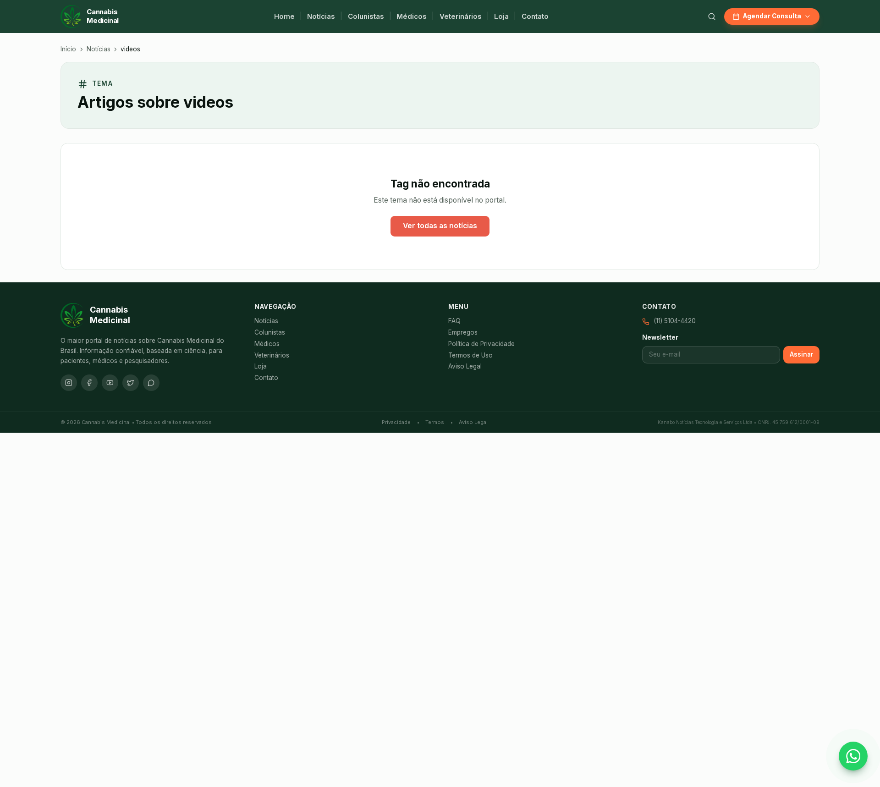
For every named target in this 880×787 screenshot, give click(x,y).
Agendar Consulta (772, 16)
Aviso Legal (465, 366)
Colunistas (366, 16)
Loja (501, 16)
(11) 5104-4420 (675, 321)
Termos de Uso (470, 355)
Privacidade (396, 422)
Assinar (802, 354)
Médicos (411, 16)
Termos (434, 422)
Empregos (463, 332)
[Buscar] (712, 16)
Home (284, 16)
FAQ (454, 321)
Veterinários (461, 16)
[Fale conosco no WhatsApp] (853, 756)
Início (68, 49)
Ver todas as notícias (440, 225)
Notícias (321, 16)
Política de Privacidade (481, 343)
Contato (535, 16)
